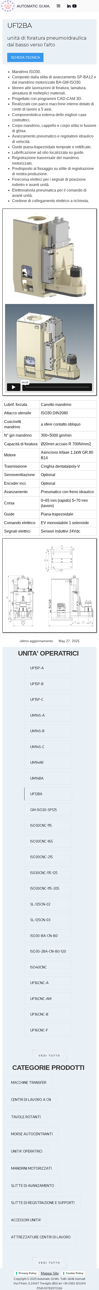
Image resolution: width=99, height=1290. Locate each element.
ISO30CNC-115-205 (44, 888)
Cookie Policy (74, 1273)
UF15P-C (36, 699)
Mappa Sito (50, 1273)
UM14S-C (37, 746)
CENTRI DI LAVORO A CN (31, 1099)
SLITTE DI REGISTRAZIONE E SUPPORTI (42, 1202)
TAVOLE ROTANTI (26, 1117)
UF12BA (36, 794)
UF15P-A (37, 668)
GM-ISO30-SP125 (43, 809)
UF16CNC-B (39, 1014)
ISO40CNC (38, 967)
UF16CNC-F (39, 1030)
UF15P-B (36, 684)
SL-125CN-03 (40, 920)
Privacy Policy (28, 1273)
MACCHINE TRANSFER (28, 1082)
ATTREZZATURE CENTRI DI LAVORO (41, 1237)
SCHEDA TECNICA (25, 57)
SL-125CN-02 (40, 904)
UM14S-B (37, 731)
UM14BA (36, 778)
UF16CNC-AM (40, 998)
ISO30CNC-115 (41, 825)
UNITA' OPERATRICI (26, 1151)
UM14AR (36, 762)
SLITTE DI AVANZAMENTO (32, 1185)
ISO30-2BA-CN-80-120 (48, 951)
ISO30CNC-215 (41, 857)
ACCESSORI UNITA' (26, 1220)
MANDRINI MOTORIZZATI (31, 1168)
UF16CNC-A (39, 982)
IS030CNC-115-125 (44, 872)
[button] (58, 6)
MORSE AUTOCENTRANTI (32, 1134)
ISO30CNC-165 (41, 841)
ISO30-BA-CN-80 (44, 935)
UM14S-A (37, 715)
